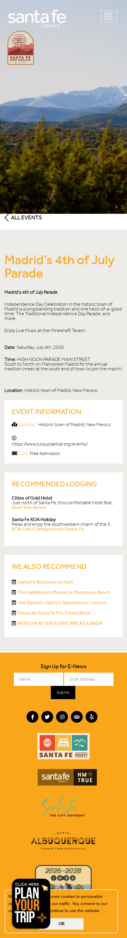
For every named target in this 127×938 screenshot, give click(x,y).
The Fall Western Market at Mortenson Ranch (64, 592)
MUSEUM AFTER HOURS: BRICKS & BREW (60, 623)
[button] (102, 911)
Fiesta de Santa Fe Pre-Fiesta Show (54, 613)
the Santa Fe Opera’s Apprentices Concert (62, 602)
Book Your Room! (29, 507)
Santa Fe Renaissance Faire (46, 582)
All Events (26, 217)
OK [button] (61, 923)
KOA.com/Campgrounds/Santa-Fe (48, 529)
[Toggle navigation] (108, 16)
